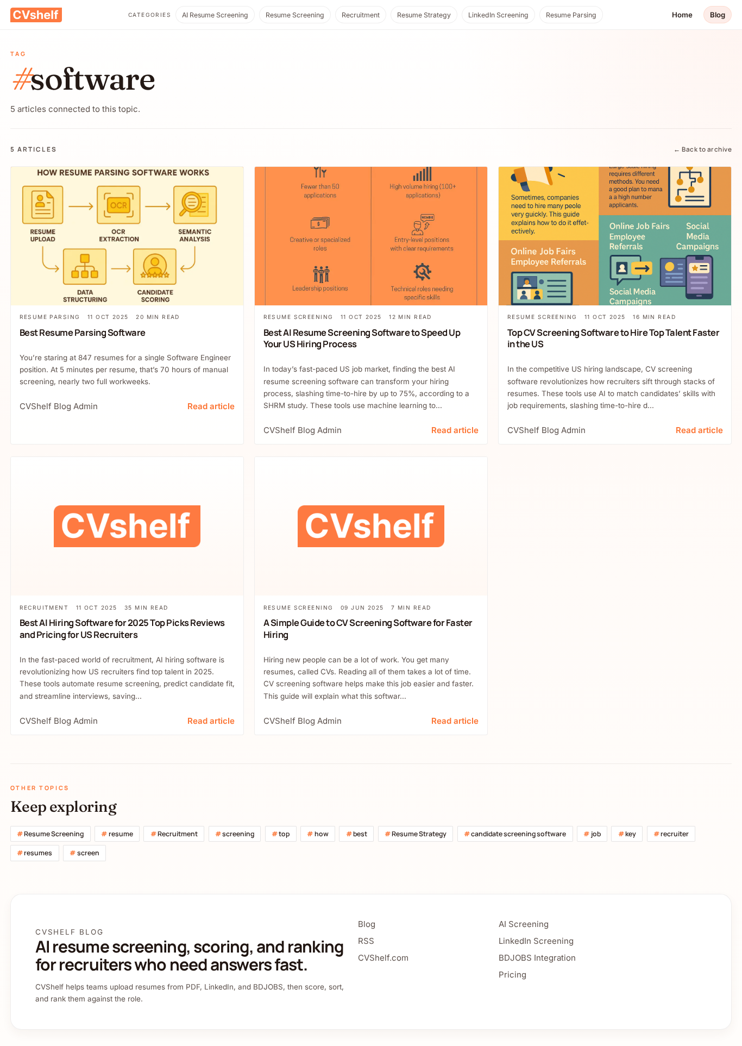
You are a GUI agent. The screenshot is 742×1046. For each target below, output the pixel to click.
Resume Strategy (424, 15)
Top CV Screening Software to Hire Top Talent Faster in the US (613, 338)
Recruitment (361, 15)
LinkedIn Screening (498, 15)
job (591, 833)
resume (117, 833)
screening (234, 833)
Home (682, 14)
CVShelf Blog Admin (59, 406)
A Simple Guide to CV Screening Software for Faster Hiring (368, 628)
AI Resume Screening (215, 15)
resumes (34, 852)
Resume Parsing (571, 15)
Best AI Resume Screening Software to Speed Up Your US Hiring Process (362, 338)
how (317, 833)
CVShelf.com (383, 958)
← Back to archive (703, 149)
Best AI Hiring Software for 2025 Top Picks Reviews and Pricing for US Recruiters (122, 628)
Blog (717, 14)
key (627, 833)
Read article (211, 406)
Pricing (512, 974)
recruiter (671, 833)
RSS (366, 941)
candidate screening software (515, 833)
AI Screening (524, 924)
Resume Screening (295, 15)
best (356, 833)
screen (84, 852)
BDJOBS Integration (537, 958)
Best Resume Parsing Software (83, 332)
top (281, 833)
